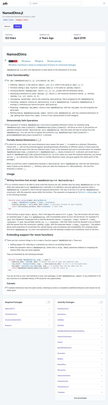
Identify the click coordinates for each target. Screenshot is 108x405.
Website (7, 26)
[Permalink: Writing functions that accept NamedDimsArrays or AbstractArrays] (6, 184)
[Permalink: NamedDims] (6, 60)
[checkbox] (48, 302)
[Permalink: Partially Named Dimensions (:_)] (6, 144)
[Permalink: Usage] (6, 179)
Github (17, 26)
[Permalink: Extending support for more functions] (6, 240)
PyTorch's (87, 192)
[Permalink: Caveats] (6, 287)
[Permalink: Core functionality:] (6, 80)
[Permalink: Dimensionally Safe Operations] (6, 124)
